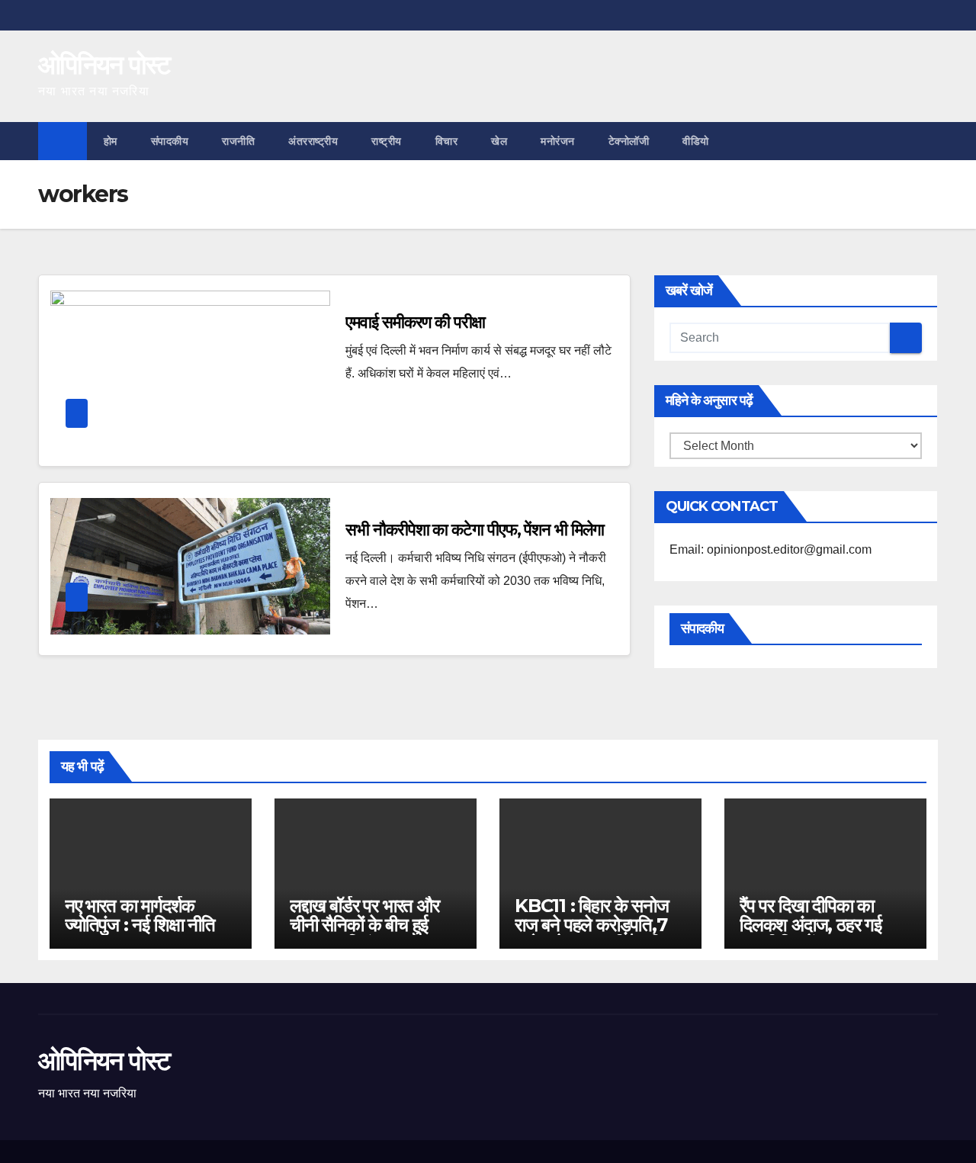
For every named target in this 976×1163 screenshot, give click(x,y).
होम (110, 141)
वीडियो (695, 141)
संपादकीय (170, 141)
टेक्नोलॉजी (629, 141)
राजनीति (238, 141)
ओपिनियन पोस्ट (104, 65)
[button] (927, 140)
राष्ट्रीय (386, 141)
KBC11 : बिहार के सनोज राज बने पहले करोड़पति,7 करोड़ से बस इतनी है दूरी (592, 925)
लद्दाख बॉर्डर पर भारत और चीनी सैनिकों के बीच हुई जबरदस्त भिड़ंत (364, 925)
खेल (499, 141)
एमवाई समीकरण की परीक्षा (414, 322)
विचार (446, 141)
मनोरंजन (558, 141)
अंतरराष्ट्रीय (313, 141)
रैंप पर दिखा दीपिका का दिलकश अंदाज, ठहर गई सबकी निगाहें (810, 925)
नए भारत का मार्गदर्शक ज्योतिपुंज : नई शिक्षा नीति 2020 (140, 925)
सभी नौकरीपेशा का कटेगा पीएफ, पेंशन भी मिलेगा (474, 529)
